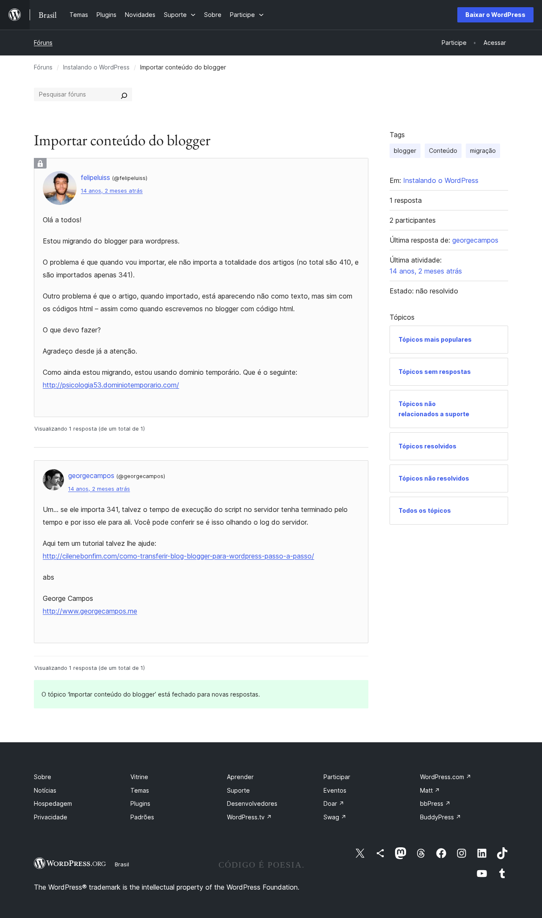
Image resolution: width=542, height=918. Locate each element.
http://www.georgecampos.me (90, 611)
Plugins (140, 803)
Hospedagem (53, 803)
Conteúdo (443, 150)
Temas (139, 790)
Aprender (240, 776)
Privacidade (50, 817)
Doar (334, 803)
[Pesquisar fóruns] (124, 94)
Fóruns (43, 42)
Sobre (42, 776)
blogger (405, 150)
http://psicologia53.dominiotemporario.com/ (111, 385)
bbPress (435, 803)
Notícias (45, 790)
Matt (430, 790)
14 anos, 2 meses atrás (112, 191)
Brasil (122, 864)
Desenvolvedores (252, 803)
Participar (337, 776)
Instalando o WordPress (96, 67)
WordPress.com (445, 776)
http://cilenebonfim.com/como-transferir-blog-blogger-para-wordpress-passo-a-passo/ (178, 556)
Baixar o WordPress (495, 14)
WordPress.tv (249, 817)
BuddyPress (440, 817)
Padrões (142, 817)
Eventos (335, 790)
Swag (335, 817)
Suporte (238, 790)
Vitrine (139, 776)
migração (483, 150)
